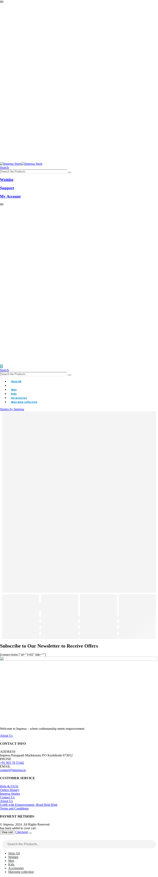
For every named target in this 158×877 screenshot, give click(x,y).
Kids (14, 394)
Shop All (16, 381)
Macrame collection (24, 402)
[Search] (69, 172)
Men (14, 389)
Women (16, 385)
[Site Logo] (21, 163)
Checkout (21, 832)
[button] (4, 167)
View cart (7, 832)
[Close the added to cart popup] (30, 833)
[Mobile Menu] (1, 366)
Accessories (19, 398)
